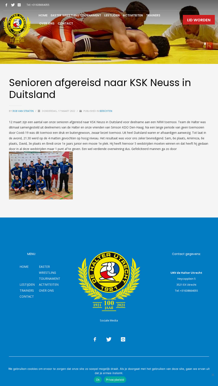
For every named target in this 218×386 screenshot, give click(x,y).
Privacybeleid (115, 379)
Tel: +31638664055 (38, 5)
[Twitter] (13, 5)
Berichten (106, 110)
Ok (98, 379)
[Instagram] (19, 5)
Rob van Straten (23, 110)
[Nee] (213, 375)
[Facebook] (6, 5)
